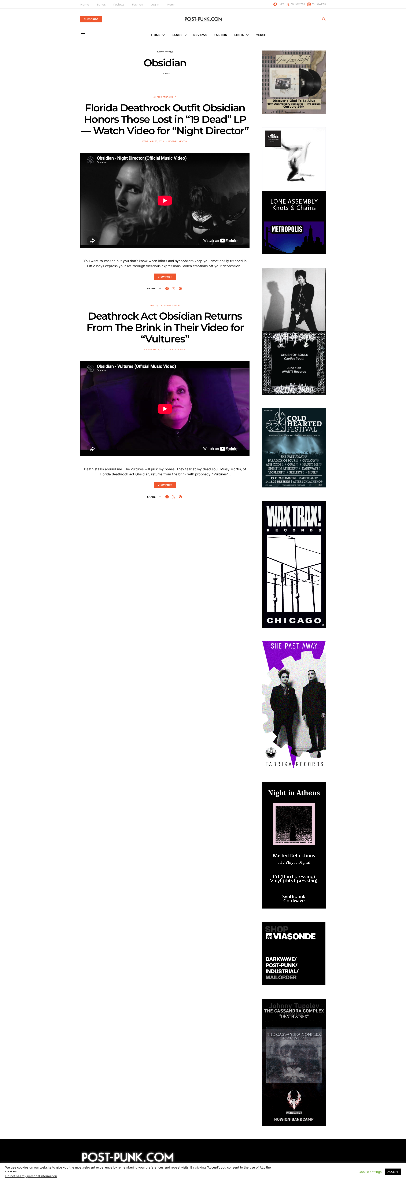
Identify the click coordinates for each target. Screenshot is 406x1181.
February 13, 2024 (153, 141)
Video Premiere (170, 305)
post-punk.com (178, 141)
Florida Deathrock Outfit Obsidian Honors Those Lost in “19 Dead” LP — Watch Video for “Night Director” (164, 119)
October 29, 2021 (154, 349)
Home (84, 4)
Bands (101, 4)
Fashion (137, 4)
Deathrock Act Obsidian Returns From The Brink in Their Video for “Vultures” (165, 327)
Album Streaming (165, 97)
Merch (171, 4)
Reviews (118, 4)
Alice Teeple (177, 349)
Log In (155, 4)
